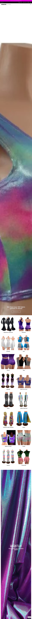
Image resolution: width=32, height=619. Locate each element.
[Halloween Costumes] (8, 323)
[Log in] (28, 2)
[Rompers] (23, 323)
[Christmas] (23, 456)
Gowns (8, 465)
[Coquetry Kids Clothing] (8, 418)
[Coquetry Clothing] (6, 4)
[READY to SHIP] (8, 437)
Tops (24, 370)
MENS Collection (23, 408)
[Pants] (8, 399)
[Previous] (15, 314)
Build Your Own (16, 311)
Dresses (8, 351)
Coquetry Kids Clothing (8, 427)
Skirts (24, 427)
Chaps (23, 446)
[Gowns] (8, 456)
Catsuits (8, 389)
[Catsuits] (8, 380)
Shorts (8, 370)
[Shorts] (8, 361)
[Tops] (23, 361)
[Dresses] (8, 342)
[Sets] (23, 342)
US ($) (30, 2)
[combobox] (9, 2)
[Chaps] (23, 437)
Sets (24, 351)
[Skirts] (23, 418)
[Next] (17, 314)
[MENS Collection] (23, 399)
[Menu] (30, 4)
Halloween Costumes (8, 332)
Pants (8, 408)
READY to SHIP (8, 446)
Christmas (24, 465)
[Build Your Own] (23, 380)
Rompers (24, 332)
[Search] (19, 2)
